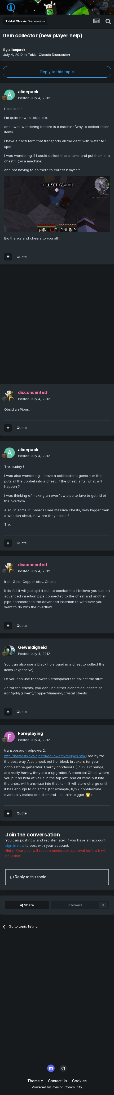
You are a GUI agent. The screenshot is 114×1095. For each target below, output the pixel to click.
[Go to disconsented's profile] (9, 396)
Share (28, 905)
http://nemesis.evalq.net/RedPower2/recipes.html (45, 756)
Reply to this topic (57, 71)
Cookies (79, 1081)
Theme (34, 1081)
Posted (34, 98)
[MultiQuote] (8, 256)
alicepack (16, 49)
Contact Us (57, 1081)
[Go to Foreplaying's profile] (9, 737)
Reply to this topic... (31, 877)
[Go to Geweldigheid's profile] (9, 650)
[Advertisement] (57, 327)
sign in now (14, 845)
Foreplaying (30, 733)
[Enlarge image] (57, 204)
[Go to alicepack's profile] (9, 95)
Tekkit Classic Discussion (49, 54)
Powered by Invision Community (57, 1087)
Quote (22, 257)
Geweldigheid (32, 647)
